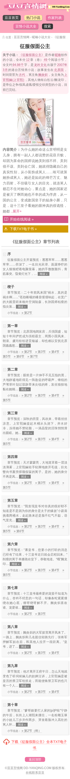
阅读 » (43, 273)
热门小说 (33, 18)
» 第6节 (19, 356)
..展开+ (16, 211)
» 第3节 (40, 351)
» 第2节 (27, 312)
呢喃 (58, 55)
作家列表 (55, 18)
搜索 (47, 26)
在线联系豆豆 (35, 772)
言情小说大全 (25, 26)
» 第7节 (32, 356)
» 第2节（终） (31, 730)
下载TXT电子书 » (23, 229)
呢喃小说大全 (41, 37)
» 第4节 (54, 351)
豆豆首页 (12, 18)
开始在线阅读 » (22, 219)
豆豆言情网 (21, 37)
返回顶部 (35, 759)
